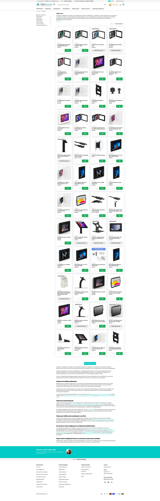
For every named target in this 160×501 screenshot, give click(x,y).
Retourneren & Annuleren (42, 474)
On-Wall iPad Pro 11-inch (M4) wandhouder (98, 183)
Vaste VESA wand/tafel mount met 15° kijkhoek (63, 348)
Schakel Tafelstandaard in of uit (50, 19)
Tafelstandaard (56, 8)
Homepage (38, 11)
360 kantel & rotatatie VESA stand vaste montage (116, 101)
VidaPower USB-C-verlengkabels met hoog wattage (81, 156)
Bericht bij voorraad (98, 50)
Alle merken (61, 486)
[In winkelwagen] (68, 50)
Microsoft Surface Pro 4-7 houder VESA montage (80, 265)
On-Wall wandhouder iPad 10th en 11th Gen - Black (80, 45)
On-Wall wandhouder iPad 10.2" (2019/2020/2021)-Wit (81, 72)
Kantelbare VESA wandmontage (98, 155)
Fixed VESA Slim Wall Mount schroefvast (97, 101)
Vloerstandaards (62, 474)
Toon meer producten (90, 363)
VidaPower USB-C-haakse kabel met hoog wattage (98, 210)
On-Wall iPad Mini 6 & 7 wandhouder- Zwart (98, 72)
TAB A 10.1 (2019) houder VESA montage (115, 183)
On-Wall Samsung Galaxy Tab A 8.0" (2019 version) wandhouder (98, 128)
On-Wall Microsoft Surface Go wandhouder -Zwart (115, 72)
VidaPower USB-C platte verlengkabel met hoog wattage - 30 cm (115, 210)
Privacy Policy (39, 486)
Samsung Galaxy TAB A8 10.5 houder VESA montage (115, 265)
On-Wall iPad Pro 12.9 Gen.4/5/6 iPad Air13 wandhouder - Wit (115, 128)
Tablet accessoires (63, 481)
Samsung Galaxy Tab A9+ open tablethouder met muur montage (98, 321)
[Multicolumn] (80, 452)
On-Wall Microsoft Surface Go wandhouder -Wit (63, 210)
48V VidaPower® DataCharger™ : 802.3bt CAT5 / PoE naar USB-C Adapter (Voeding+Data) (64, 293)
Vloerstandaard (65, 8)
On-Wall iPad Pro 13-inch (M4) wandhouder (63, 265)
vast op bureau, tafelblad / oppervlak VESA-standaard (81, 292)
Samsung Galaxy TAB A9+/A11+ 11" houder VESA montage (115, 238)
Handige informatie (85, 464)
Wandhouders (62, 469)
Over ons (38, 467)
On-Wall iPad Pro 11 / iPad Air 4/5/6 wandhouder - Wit (63, 183)
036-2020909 (109, 477)
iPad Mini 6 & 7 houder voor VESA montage (64, 321)
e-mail (44, 451)
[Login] (120, 4)
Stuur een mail (110, 479)
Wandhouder (48, 8)
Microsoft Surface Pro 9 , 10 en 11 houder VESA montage (115, 156)
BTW (111, 1)
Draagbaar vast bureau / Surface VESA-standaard (81, 321)
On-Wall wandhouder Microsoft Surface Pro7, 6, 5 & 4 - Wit (98, 348)
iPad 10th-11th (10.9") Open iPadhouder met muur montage (115, 292)
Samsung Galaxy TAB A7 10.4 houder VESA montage (80, 183)
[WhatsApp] (111, 482)
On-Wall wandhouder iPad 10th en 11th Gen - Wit (80, 101)
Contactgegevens (40, 469)
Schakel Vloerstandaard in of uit (50, 21)
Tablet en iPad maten (86, 467)
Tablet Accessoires (85, 8)
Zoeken (105, 4)
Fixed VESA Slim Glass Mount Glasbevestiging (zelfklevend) (115, 348)
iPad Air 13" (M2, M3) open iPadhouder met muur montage (115, 321)
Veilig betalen (39, 481)
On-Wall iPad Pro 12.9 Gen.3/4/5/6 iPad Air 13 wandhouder (62, 73)
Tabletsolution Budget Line (98, 8)
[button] (62, 50)
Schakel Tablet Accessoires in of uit (50, 24)
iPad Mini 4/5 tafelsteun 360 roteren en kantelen (81, 348)
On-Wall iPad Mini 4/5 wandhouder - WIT (64, 101)
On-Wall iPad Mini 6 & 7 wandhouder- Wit (63, 128)
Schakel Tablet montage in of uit (50, 22)
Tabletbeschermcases (64, 479)
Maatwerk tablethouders (86, 473)
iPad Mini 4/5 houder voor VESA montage (63, 238)
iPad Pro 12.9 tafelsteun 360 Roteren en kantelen (81, 238)
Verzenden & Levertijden (41, 471)
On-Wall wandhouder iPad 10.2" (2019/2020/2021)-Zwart (64, 45)
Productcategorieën (63, 464)
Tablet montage (75, 8)
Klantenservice (39, 464)
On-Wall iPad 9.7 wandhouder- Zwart (98, 45)
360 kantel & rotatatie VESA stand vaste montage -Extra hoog (64, 156)
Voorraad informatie (40, 476)
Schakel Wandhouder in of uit (50, 18)
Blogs (82, 476)
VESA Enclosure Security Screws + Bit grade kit (98, 265)
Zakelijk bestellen (40, 479)
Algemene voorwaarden (41, 484)
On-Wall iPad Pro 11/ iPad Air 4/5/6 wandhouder (80, 128)
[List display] (112, 24)
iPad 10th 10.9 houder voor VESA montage (98, 292)
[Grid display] (111, 24)
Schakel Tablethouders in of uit (50, 16)
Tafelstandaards (62, 471)
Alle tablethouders (63, 467)
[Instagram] (105, 482)
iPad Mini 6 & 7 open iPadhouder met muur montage (81, 210)
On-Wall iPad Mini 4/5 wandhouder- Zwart (115, 45)
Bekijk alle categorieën (40, 14)
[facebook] (108, 482)
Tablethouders (39, 8)
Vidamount (59, 43)
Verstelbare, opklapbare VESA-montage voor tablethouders (98, 238)
